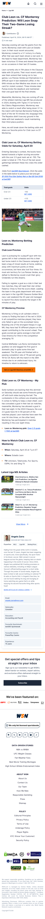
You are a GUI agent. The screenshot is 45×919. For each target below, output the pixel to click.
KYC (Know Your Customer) (22, 836)
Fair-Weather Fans (22, 758)
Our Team (22, 787)
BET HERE (28, 194)
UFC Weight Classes (22, 754)
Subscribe (22, 683)
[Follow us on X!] (14, 735)
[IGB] (33, 854)
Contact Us (22, 782)
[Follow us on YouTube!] (19, 735)
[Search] (35, 3)
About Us (22, 778)
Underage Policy (22, 828)
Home (4, 10)
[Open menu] (41, 4)
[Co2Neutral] (28, 868)
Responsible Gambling (22, 795)
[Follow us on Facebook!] (8, 735)
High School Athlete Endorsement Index (22, 766)
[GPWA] (16, 868)
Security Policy (22, 840)
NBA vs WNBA (22, 749)
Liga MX (11, 10)
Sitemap (22, 803)
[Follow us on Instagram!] (25, 735)
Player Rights (22, 832)
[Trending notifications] (28, 3)
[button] (41, 4)
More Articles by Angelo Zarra (17, 590)
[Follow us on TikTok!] (36, 735)
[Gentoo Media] (13, 861)
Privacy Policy (22, 820)
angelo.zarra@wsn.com (14, 600)
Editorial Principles (22, 815)
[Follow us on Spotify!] (30, 735)
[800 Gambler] (30, 861)
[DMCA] (11, 854)
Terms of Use (22, 824)
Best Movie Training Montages (22, 762)
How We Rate (22, 791)
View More (20, 524)
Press (22, 799)
